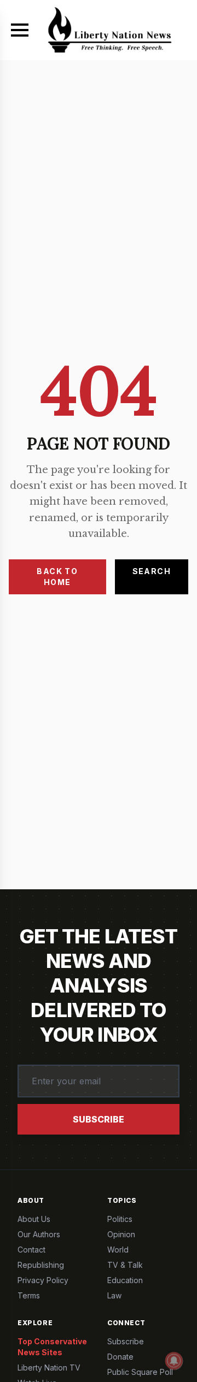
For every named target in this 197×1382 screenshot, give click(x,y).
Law (114, 1295)
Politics (119, 1219)
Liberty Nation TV (49, 1367)
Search (151, 571)
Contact (31, 1249)
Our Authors (39, 1234)
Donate (120, 1356)
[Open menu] (20, 30)
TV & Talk (125, 1264)
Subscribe (98, 1119)
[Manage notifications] (174, 1360)
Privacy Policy (43, 1280)
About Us (34, 1219)
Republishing (41, 1264)
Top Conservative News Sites (52, 1347)
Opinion (121, 1234)
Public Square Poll (140, 1372)
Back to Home (57, 576)
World (118, 1249)
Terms (29, 1295)
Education (125, 1280)
